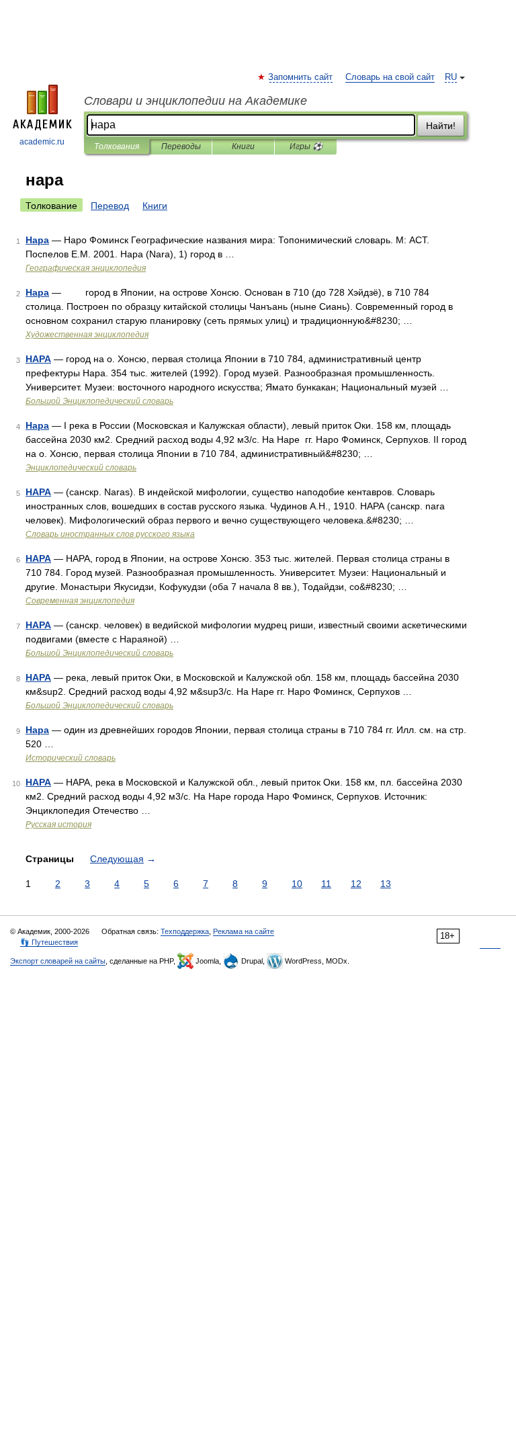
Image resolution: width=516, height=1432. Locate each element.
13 (385, 883)
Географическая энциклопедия (86, 268)
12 (356, 883)
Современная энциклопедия (80, 600)
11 (326, 883)
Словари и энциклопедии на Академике (195, 101)
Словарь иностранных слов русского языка (110, 534)
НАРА (38, 358)
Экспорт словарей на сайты (57, 961)
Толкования (116, 146)
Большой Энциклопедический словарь (99, 401)
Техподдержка (185, 931)
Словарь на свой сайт (390, 77)
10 (297, 883)
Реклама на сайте (243, 931)
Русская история (58, 824)
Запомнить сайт (301, 77)
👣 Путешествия (49, 942)
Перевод (110, 205)
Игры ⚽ (306, 146)
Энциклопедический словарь (81, 467)
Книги (243, 146)
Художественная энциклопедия (87, 334)
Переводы (181, 146)
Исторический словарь (71, 758)
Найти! (441, 125)
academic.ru (41, 141)
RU (451, 77)
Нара (37, 240)
